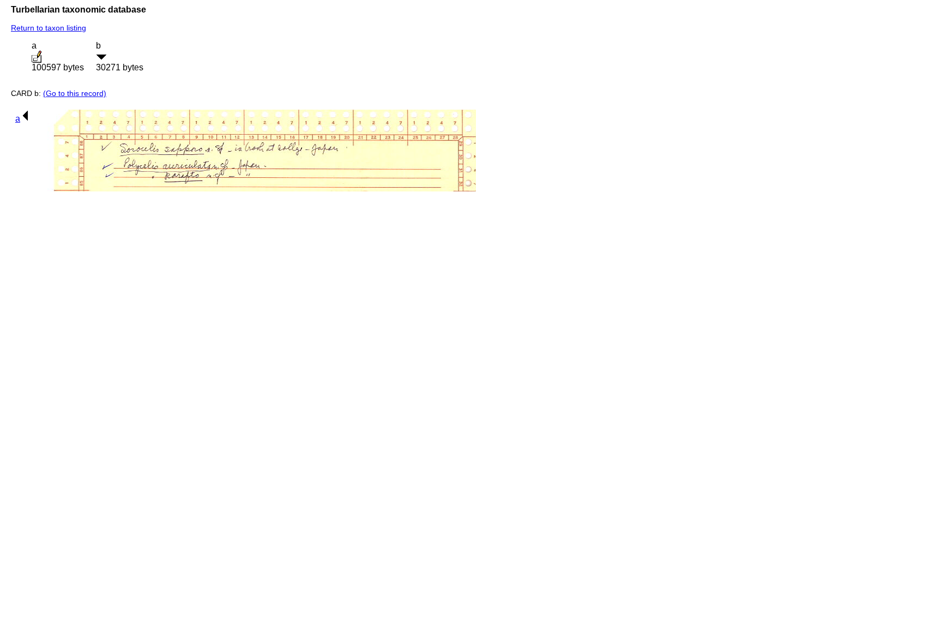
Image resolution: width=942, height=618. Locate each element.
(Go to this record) (74, 93)
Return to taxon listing (48, 27)
